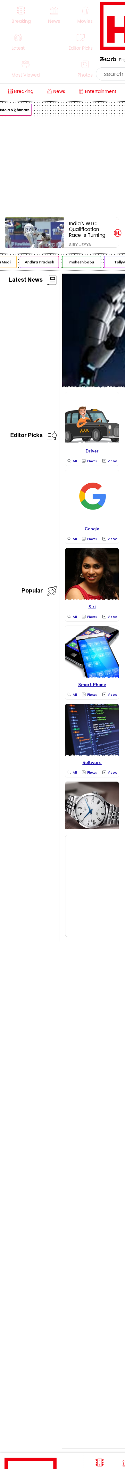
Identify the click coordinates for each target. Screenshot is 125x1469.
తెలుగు (108, 60)
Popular (32, 591)
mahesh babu (80, 262)
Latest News (26, 281)
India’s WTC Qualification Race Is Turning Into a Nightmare (89, 229)
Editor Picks (26, 436)
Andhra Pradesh (38, 262)
